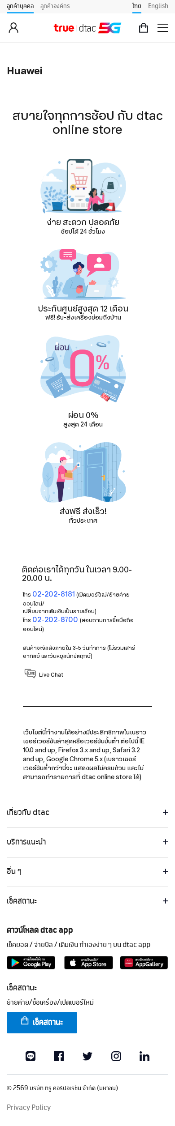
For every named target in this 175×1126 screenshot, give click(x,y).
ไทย (136, 6)
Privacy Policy (29, 1108)
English (158, 6)
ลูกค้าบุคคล (20, 6)
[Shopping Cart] (143, 27)
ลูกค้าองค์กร (55, 6)
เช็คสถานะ (48, 1022)
